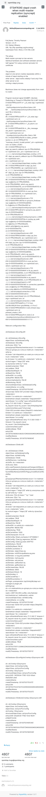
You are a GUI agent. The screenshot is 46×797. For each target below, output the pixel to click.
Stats (24, 23)
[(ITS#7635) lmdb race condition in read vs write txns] (43, 6)
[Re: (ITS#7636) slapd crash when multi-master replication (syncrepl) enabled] (3, 6)
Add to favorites (10, 770)
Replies (16, 23)
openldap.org (14, 2)
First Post (6, 23)
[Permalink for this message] (43, 742)
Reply (7, 745)
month (31, 23)
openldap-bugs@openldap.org (13, 760)
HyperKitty (23, 794)
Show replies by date (36, 751)
